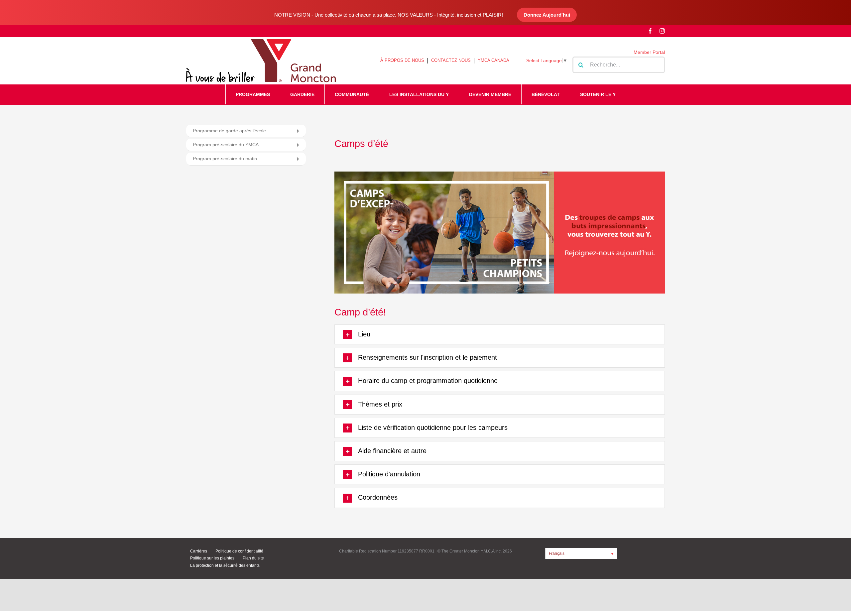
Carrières (198, 551)
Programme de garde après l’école (229, 130)
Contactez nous (451, 60)
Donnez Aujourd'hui (547, 15)
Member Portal (649, 52)
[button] (500, 334)
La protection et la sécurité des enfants (225, 565)
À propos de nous (402, 60)
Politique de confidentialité (239, 551)
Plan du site (253, 558)
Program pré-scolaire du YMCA (226, 144)
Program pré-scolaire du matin (225, 158)
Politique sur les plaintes (212, 558)
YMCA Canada (493, 60)
